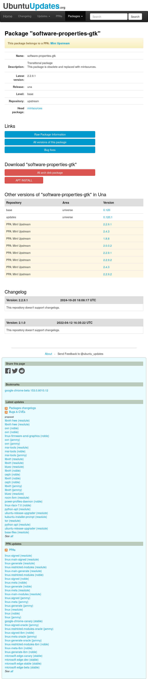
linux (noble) (12, 613)
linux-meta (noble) (16, 582)
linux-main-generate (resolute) (23, 571)
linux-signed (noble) (17, 579)
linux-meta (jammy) (16, 602)
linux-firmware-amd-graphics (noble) (27, 436)
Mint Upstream (60, 43)
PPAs (59, 16)
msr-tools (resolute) (17, 447)
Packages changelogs (22, 408)
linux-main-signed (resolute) (22, 559)
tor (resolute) (13, 521)
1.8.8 (106, 238)
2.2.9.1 (107, 224)
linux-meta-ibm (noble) (18, 648)
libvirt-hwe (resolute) (17, 420)
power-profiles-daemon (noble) (23, 501)
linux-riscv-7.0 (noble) (18, 505)
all (11, 536)
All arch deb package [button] (50, 172)
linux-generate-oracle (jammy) (23, 640)
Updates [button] (42, 16)
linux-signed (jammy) (17, 598)
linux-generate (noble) (18, 586)
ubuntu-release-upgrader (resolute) (26, 513)
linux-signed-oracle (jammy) (22, 625)
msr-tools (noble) (15, 451)
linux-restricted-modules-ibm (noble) (27, 644)
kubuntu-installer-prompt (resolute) (26, 517)
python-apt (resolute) (17, 509)
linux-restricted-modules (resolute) (26, 567)
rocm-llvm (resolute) (17, 497)
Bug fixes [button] (50, 150)
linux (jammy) (13, 617)
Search (135, 17)
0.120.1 (108, 217)
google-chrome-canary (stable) (24, 621)
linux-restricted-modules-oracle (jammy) (29, 629)
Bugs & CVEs (17, 412)
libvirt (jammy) (13, 486)
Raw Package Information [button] (50, 134)
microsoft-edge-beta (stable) (22, 667)
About (48, 354)
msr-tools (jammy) (16, 455)
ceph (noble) (12, 474)
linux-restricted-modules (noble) (24, 575)
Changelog (24, 16)
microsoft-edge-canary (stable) (23, 656)
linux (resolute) (14, 609)
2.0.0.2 (107, 245)
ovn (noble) (12, 428)
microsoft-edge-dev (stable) (22, 659)
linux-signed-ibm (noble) (19, 632)
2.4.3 (106, 231)
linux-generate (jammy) (19, 605)
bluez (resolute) (14, 467)
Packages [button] (74, 16)
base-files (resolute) (17, 532)
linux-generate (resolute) (20, 563)
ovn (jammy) (12, 440)
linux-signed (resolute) (18, 555)
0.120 (106, 210)
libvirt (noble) (13, 470)
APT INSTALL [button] (24, 180)
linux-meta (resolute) (17, 590)
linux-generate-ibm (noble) (21, 652)
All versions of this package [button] (49, 142)
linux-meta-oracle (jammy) (21, 636)
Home (7, 16)
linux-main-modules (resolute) (23, 594)
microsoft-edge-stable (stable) (23, 663)
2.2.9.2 (107, 260)
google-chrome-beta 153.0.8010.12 (26, 390)
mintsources (34, 108)
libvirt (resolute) (14, 459)
